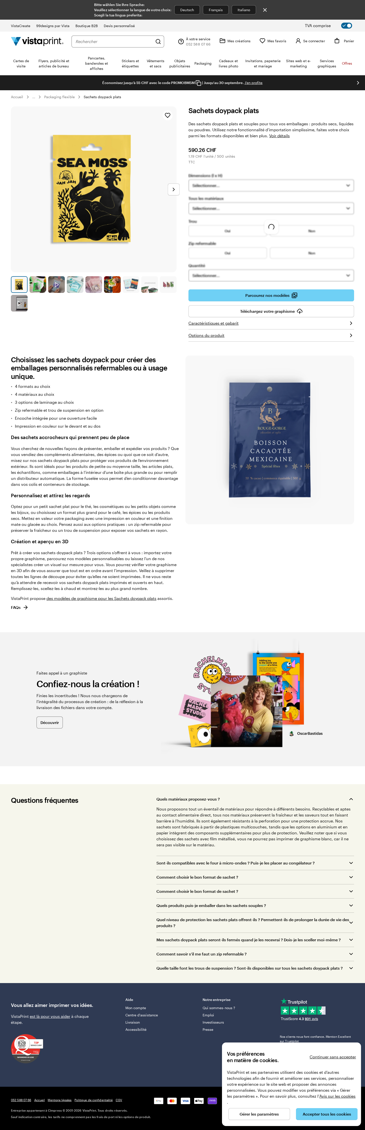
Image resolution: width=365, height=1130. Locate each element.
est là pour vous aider (50, 1016)
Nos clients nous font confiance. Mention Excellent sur (315, 1039)
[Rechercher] (158, 41)
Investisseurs (213, 1022)
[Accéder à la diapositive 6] (112, 284)
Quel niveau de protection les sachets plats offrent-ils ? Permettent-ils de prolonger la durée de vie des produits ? (252, 922)
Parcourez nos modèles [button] (267, 295)
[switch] (332, 26)
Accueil (17, 97)
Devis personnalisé (119, 26)
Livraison (132, 1022)
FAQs (16, 607)
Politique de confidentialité (93, 1100)
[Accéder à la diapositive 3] (56, 284)
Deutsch (187, 10)
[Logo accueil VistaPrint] (37, 41)
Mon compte (135, 1008)
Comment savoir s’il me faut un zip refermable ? (201, 953)
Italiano (244, 10)
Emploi (208, 1015)
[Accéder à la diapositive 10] (19, 303)
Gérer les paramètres (259, 1114)
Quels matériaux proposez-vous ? (188, 799)
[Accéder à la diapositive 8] (149, 284)
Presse (208, 1029)
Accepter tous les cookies (327, 1114)
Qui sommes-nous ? (219, 1008)
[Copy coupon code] (198, 83)
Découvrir (49, 722)
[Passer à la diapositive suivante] (358, 83)
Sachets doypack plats (102, 97)
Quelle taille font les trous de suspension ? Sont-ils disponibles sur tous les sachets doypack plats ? (249, 968)
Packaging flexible (59, 97)
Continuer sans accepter (333, 1056)
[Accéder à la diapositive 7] (131, 284)
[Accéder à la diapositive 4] (75, 284)
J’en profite (254, 83)
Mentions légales (60, 1100)
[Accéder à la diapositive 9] (168, 284)
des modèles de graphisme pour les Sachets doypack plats (101, 598)
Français (216, 10)
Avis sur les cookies (337, 1096)
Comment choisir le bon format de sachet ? (197, 877)
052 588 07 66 (21, 1100)
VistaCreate (20, 26)
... (33, 97)
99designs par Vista (53, 26)
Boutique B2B (86, 26)
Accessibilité (136, 1029)
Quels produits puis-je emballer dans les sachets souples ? (211, 905)
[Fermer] (265, 10)
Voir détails (279, 135)
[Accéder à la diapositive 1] (19, 284)
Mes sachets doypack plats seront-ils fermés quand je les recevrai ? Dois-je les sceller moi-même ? (248, 939)
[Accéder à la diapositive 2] (38, 284)
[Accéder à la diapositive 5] (93, 284)
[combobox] (114, 42)
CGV (119, 1100)
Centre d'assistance (141, 1015)
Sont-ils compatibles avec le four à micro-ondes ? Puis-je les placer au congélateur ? (235, 862)
